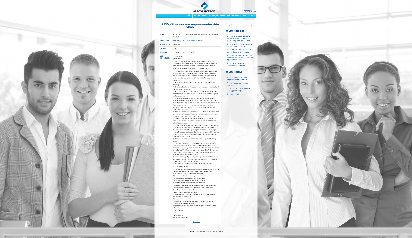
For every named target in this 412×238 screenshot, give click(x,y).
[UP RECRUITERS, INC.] (204, 7)
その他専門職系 (191, 40)
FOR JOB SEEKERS (218, 16)
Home (189, 16)
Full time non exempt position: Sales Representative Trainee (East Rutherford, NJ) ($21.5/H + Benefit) (240, 57)
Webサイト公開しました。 (237, 94)
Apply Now (196, 222)
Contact (251, 16)
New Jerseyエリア (179, 40)
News (244, 16)
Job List (197, 16)
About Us (206, 16)
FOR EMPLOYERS (233, 16)
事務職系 (201, 40)
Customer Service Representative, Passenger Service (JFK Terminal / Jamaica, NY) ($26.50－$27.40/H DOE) (238, 38)
